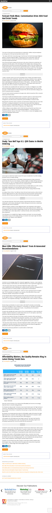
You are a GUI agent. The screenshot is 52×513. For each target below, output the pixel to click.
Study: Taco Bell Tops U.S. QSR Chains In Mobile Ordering (13, 463)
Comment (5, 118)
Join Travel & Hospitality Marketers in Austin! (11, 478)
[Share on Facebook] (3, 115)
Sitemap (31, 499)
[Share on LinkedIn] (6, 115)
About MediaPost (10, 499)
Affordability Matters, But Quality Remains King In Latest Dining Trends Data (18, 467)
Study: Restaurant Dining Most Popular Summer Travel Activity (15, 470)
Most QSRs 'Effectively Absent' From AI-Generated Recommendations (16, 465)
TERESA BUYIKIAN (6, 125)
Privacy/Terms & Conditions (12, 500)
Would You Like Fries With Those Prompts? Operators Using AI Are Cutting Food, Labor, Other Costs (22, 472)
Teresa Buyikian (6, 20)
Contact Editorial (22, 499)
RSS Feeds (27, 499)
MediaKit (16, 499)
